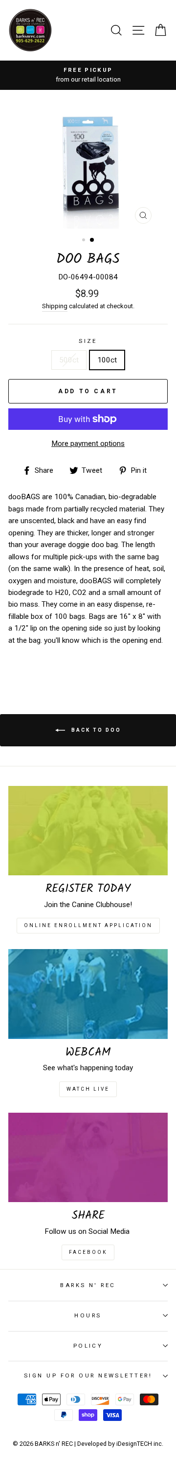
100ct (107, 360)
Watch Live (88, 1089)
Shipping (54, 306)
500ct (69, 360)
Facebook (88, 1252)
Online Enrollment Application (88, 925)
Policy (88, 1345)
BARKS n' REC (87, 1285)
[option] (88, 75)
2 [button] (92, 240)
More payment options (88, 443)
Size (88, 341)
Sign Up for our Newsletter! (88, 1375)
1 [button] (84, 240)
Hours (87, 1315)
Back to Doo (95, 730)
